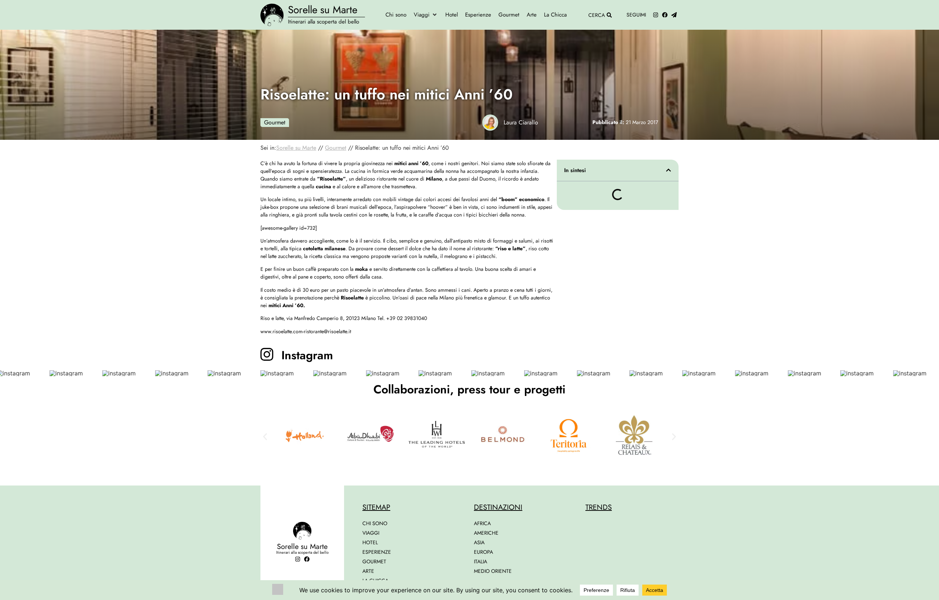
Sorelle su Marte (322, 9)
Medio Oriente (493, 571)
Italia (480, 561)
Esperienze (376, 552)
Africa (482, 523)
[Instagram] (655, 14)
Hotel (370, 542)
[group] (74, 373)
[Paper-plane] (674, 14)
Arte (368, 571)
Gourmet (274, 122)
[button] (426, 15)
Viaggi (370, 533)
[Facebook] (664, 14)
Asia (479, 542)
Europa (483, 552)
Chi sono (374, 523)
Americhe (486, 533)
